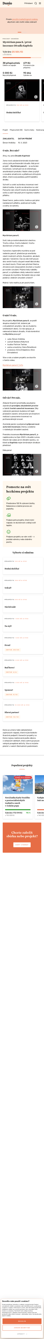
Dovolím (22, 1321)
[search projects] (36, 3)
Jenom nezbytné (22, 1328)
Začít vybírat (22, 845)
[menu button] (40, 3)
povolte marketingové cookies (25, 19)
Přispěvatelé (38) (16, 130)
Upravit (21, 1334)
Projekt (5, 130)
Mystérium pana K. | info (13, 365)
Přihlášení (28, 3)
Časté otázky (29, 130)
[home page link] (7, 3)
